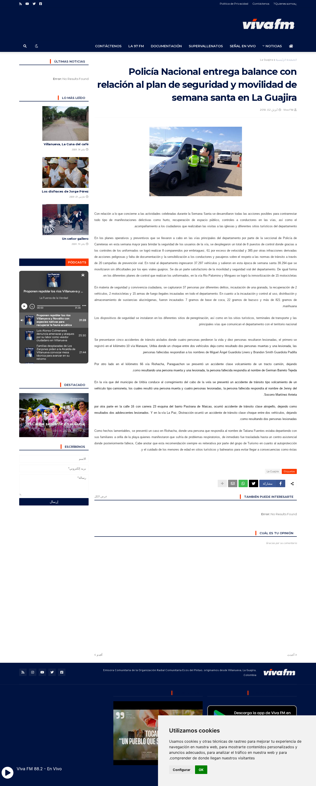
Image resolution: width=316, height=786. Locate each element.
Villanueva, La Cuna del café (66, 144)
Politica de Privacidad (234, 3)
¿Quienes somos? (285, 3)
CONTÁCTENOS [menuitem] (108, 46)
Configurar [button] (181, 770)
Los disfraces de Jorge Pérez (65, 191)
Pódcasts (77, 262)
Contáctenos (260, 3)
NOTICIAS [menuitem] (274, 46)
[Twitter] (253, 483)
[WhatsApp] (243, 483)
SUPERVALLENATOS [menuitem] (206, 46)
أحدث (290, 655)
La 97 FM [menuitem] (136, 46)
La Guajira (266, 60)
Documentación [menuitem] (166, 46)
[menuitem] (291, 46)
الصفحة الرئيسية (286, 60)
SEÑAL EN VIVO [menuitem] (243, 46)
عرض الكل (100, 496)
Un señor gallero (75, 238)
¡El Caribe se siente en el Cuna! (56, 424)
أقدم (99, 655)
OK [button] (201, 770)
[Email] (232, 483)
